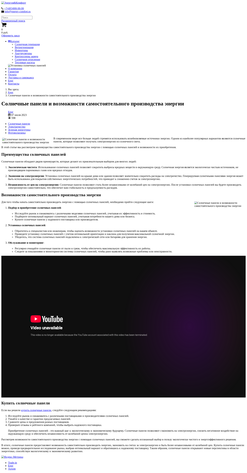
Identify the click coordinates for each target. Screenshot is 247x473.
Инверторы (21, 50)
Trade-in (12, 462)
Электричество (16, 126)
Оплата (12, 74)
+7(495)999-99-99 (14, 8)
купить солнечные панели (36, 410)
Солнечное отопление (27, 59)
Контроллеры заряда (26, 56)
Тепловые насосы (25, 62)
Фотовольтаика (17, 132)
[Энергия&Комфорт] (13, 2)
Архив (12, 468)
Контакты (13, 83)
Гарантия (13, 71)
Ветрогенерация (24, 47)
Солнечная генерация (27, 44)
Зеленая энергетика (19, 129)
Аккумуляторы (23, 53)
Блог (10, 80)
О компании (15, 68)
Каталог (15, 41)
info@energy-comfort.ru (18, 11)
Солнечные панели (19, 123)
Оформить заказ (10, 35)
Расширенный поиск (13, 20)
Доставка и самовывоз (21, 77)
